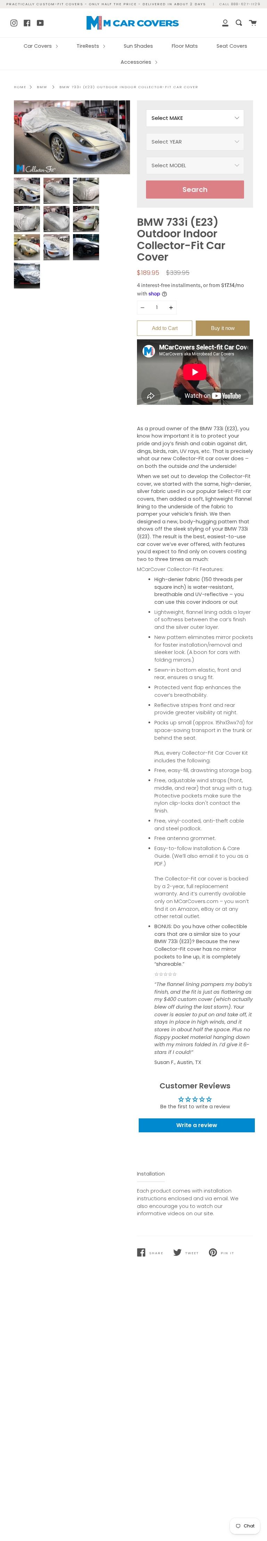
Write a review (196, 1125)
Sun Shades (138, 46)
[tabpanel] (72, 137)
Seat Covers (232, 46)
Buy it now (223, 328)
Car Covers (38, 46)
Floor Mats (185, 46)
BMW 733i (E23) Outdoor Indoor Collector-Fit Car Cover (128, 87)
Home (20, 87)
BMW (42, 87)
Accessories (137, 62)
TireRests (88, 46)
